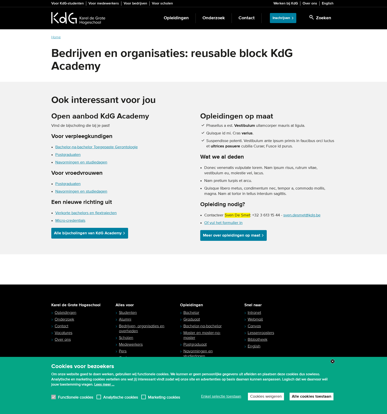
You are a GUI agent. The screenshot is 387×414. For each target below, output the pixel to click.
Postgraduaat (195, 344)
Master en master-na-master (202, 335)
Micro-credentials (70, 220)
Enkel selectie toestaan (221, 396)
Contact (247, 18)
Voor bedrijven (135, 3)
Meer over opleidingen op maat (231, 235)
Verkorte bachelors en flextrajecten (86, 213)
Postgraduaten (68, 154)
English (327, 3)
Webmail (255, 319)
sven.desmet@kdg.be (301, 215)
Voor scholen (162, 3)
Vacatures (63, 332)
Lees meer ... (104, 384)
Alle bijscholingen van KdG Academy (88, 233)
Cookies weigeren (266, 396)
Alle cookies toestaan (311, 396)
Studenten (128, 312)
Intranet (254, 312)
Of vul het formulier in (223, 222)
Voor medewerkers (103, 3)
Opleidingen (176, 18)
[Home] (78, 18)
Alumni (125, 319)
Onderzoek (213, 18)
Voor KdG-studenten (67, 3)
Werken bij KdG (285, 3)
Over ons (310, 3)
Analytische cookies (120, 397)
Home (56, 37)
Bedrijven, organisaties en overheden (141, 328)
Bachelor (191, 312)
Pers (123, 351)
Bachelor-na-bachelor (202, 325)
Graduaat (191, 319)
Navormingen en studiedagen (81, 162)
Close (332, 361)
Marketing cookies (164, 397)
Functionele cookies (75, 397)
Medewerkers (131, 344)
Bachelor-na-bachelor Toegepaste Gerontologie (96, 147)
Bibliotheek (257, 339)
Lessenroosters (261, 332)
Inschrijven (281, 18)
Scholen (126, 337)
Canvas (254, 325)
